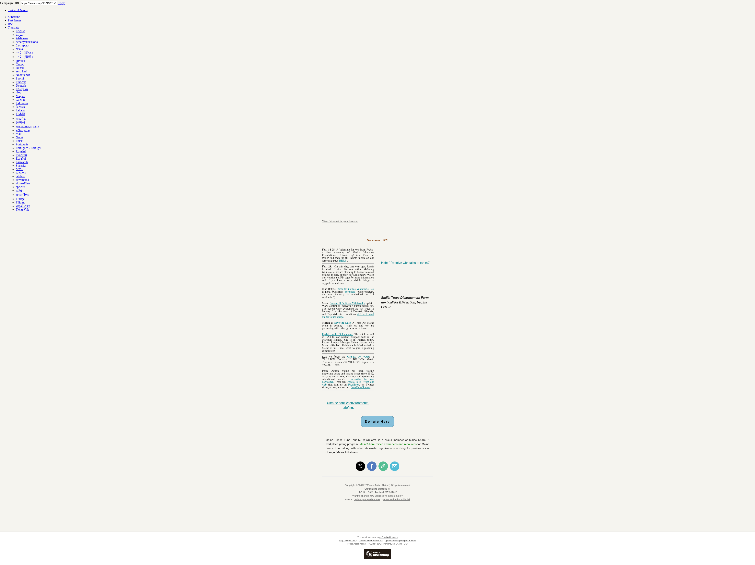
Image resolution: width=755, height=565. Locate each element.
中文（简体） (25, 52)
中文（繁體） (25, 56)
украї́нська (23, 206)
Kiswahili (22, 162)
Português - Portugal (28, 148)
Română (21, 151)
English (20, 31)
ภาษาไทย (22, 194)
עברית (19, 169)
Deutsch (21, 85)
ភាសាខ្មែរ (21, 118)
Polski (19, 140)
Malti (19, 133)
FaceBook (353, 384)
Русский (21, 155)
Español (21, 158)
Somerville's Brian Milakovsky (347, 303)
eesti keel (21, 71)
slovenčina (22, 179)
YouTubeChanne (360, 387)
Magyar (20, 96)
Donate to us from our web (348, 383)
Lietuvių (21, 172)
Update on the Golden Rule (337, 334)
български (22, 45)
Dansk (20, 67)
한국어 (20, 122)
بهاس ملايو (23, 130)
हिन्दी (18, 92)
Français (21, 82)
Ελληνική (22, 89)
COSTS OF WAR (358, 356)
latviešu (20, 176)
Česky (20, 64)
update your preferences (367, 499)
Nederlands (23, 75)
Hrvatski (21, 60)
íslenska (21, 106)
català (19, 49)
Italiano (20, 110)
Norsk (19, 137)
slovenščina (23, 183)
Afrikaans (22, 38)
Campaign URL (10, 3)
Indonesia (22, 103)
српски (20, 187)
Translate (13, 27)
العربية (20, 34)
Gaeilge (20, 99)
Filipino (20, 202)
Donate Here (377, 421)
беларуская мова (27, 41)
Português (22, 144)
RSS (11, 24)
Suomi (20, 78)
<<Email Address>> (388, 537)
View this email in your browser (340, 221)
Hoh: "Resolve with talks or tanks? (405, 262)
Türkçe (20, 199)
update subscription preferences (400, 540)
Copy (61, 3)
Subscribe (14, 16)
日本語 (20, 114)
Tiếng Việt (22, 209)
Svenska (21, 165)
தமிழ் (19, 190)
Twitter (18, 10)
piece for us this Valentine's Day (356, 289)
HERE (342, 260)
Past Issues (14, 20)
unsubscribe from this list (396, 499)
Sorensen (350, 291)
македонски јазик (27, 126)
